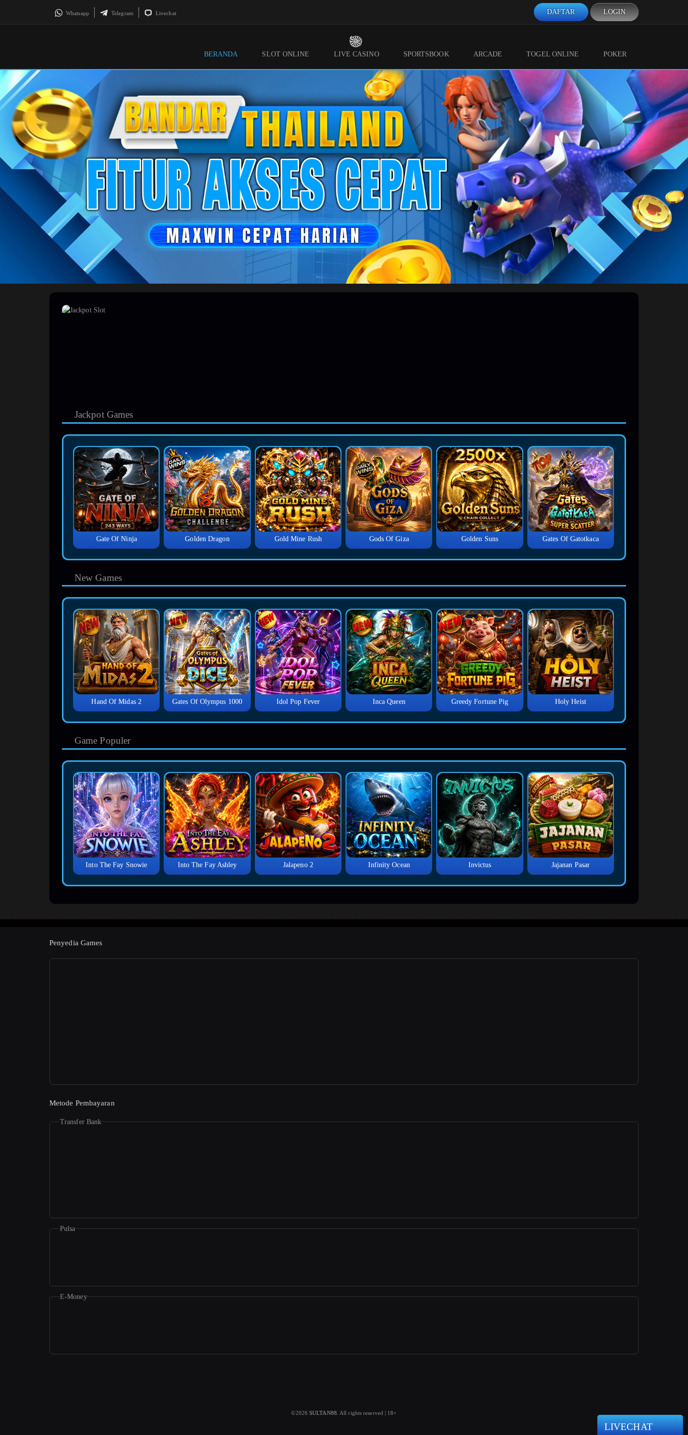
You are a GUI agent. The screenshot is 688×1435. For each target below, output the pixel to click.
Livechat (165, 13)
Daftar (561, 12)
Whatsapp (76, 13)
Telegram (121, 13)
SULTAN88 (323, 1413)
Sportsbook (426, 54)
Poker (615, 54)
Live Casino (356, 54)
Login (614, 12)
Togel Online (552, 54)
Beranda (221, 54)
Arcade (488, 54)
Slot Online (285, 54)
